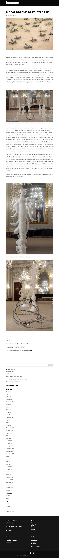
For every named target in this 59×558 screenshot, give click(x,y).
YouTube (33, 543)
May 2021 (8, 461)
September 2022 (10, 430)
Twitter (33, 542)
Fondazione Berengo (11, 540)
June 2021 (8, 459)
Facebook (33, 539)
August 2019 (9, 490)
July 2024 (8, 409)
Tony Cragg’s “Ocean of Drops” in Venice (16, 379)
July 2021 (8, 456)
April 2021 (8, 464)
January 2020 (9, 479)
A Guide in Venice (10, 374)
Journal (8, 495)
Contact (33, 529)
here (31, 350)
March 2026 (9, 399)
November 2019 (10, 482)
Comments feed (10, 509)
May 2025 (8, 404)
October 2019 (9, 485)
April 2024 (8, 414)
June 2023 (8, 422)
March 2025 (9, 407)
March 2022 (9, 440)
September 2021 (10, 453)
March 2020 (9, 474)
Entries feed (9, 506)
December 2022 (10, 427)
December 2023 (10, 417)
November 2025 (10, 401)
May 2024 (8, 412)
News (14, 15)
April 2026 (8, 396)
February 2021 (9, 469)
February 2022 (9, 443)
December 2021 (10, 448)
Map (32, 528)
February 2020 (9, 477)
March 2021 (9, 466)
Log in (7, 503)
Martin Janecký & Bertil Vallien (14, 376)
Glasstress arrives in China (12, 381)
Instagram (34, 540)
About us (33, 524)
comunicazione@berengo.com (14, 526)
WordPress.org (10, 511)
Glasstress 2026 (10, 371)
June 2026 (8, 391)
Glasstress (8, 542)
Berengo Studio (10, 539)
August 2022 (9, 433)
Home (32, 522)
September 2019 (10, 487)
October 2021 (9, 451)
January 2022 (9, 446)
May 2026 (8, 394)
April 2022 (8, 438)
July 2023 (8, 420)
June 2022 (8, 435)
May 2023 (8, 425)
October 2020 (9, 472)
